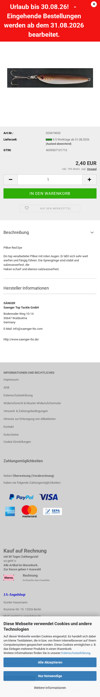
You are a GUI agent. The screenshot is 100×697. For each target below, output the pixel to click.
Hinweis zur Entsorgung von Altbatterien (29, 419)
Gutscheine (11, 434)
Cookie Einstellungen (17, 441)
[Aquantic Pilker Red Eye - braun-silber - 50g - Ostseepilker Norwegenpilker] (50, 66)
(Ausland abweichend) (58, 143)
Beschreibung (16, 232)
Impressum (11, 379)
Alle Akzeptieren (50, 662)
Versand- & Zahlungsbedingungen (25, 411)
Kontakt (8, 426)
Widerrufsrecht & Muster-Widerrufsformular (32, 403)
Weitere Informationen (50, 688)
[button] (10, 179)
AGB (6, 387)
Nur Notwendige (50, 676)
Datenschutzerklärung (75, 653)
